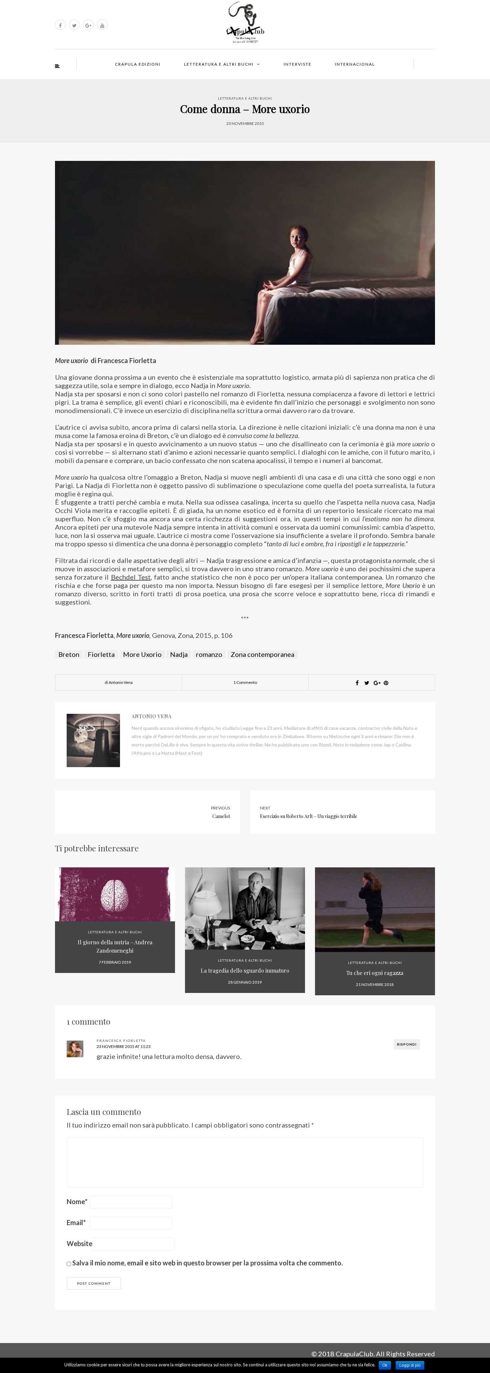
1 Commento (245, 682)
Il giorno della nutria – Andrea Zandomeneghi (115, 946)
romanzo (209, 654)
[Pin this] (386, 683)
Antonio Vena (152, 716)
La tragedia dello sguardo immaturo (245, 970)
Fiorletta (101, 654)
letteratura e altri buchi (245, 98)
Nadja (179, 654)
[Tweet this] (366, 683)
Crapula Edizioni (138, 64)
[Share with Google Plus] (376, 683)
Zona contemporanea (262, 654)
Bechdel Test (131, 577)
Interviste (298, 64)
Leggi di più (410, 1365)
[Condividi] (357, 683)
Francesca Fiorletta (121, 1041)
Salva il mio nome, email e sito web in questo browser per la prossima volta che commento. (207, 1263)
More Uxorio (142, 654)
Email (76, 1222)
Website (79, 1243)
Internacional (355, 64)
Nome (77, 1201)
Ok (384, 1365)
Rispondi (407, 1044)
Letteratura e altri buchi (219, 64)
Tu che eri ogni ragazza (374, 972)
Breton (68, 654)
